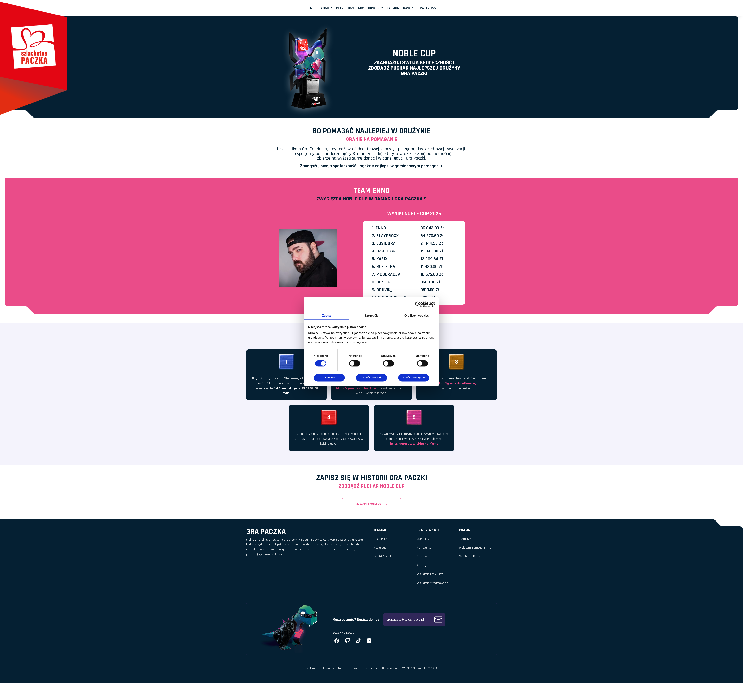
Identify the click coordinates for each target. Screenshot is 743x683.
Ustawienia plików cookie (363, 668)
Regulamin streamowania (432, 583)
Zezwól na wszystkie (413, 377)
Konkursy (375, 8)
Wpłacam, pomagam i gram (476, 548)
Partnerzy (428, 8)
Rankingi (409, 8)
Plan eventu (423, 548)
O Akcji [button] (324, 8)
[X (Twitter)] (358, 640)
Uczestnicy (356, 8)
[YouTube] (369, 640)
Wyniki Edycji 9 (382, 557)
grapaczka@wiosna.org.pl (405, 619)
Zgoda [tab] (326, 315)
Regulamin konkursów (429, 574)
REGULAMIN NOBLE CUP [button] (369, 504)
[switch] (354, 363)
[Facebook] (336, 640)
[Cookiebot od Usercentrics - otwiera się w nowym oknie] (418, 304)
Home (310, 8)
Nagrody (393, 8)
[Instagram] (347, 640)
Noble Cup (380, 548)
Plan (340, 8)
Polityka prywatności (332, 668)
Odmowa (329, 377)
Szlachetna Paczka (470, 557)
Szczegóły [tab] (372, 315)
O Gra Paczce (381, 539)
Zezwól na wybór (371, 377)
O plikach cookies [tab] (416, 315)
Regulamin (310, 668)
